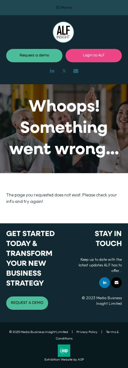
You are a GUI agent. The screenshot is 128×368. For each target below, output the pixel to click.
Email (76, 70)
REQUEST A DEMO (27, 303)
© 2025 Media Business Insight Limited (38, 332)
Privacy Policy (87, 332)
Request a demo (34, 55)
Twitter (64, 70)
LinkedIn (52, 70)
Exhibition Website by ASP (64, 359)
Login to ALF (94, 55)
